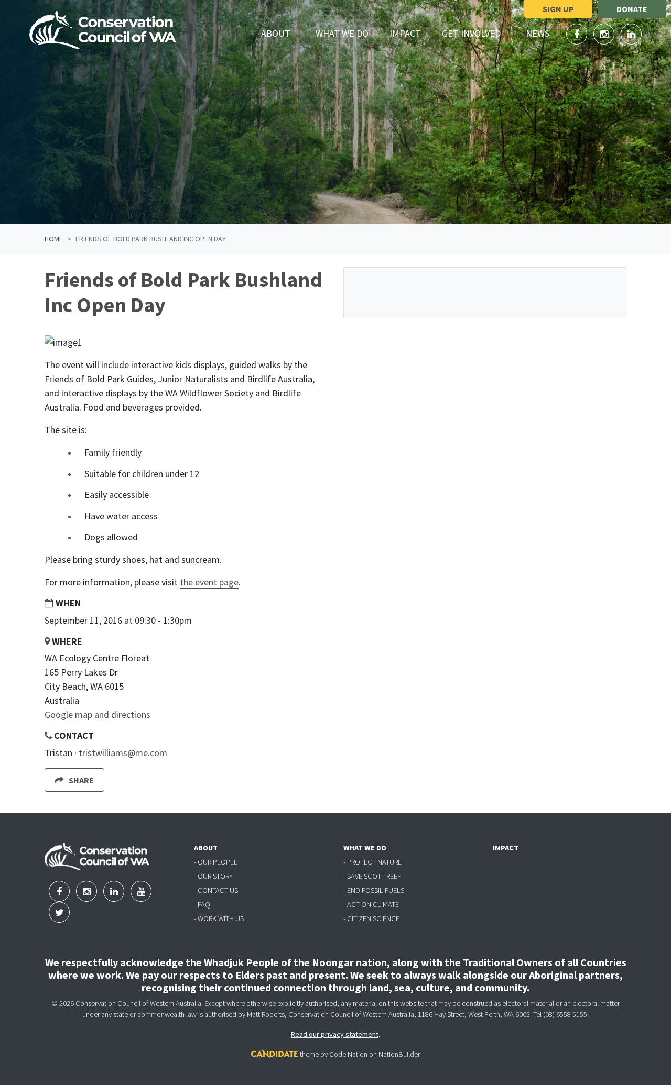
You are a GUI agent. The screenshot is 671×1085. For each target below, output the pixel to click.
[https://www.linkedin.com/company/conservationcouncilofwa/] (631, 34)
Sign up (558, 9)
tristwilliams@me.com (123, 753)
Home (54, 238)
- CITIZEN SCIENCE (371, 918)
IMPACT (505, 848)
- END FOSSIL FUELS (373, 890)
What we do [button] (348, 33)
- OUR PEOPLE (215, 862)
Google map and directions (97, 714)
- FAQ (202, 904)
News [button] (543, 33)
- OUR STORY (213, 876)
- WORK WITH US (219, 918)
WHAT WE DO (364, 848)
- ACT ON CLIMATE (371, 904)
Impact (405, 33)
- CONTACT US (216, 890)
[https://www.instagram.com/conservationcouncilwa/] (604, 34)
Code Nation (348, 1054)
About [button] (282, 33)
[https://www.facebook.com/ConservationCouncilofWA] (577, 34)
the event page (209, 582)
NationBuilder (399, 1054)
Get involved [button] (477, 33)
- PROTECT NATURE (372, 862)
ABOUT (206, 848)
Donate (631, 9)
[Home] (102, 29)
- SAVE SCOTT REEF (372, 876)
